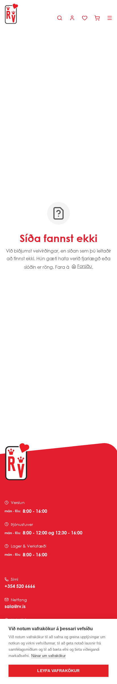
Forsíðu (84, 266)
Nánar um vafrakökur (48, 656)
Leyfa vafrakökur (58, 671)
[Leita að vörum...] (59, 18)
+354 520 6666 (20, 586)
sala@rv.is (15, 606)
